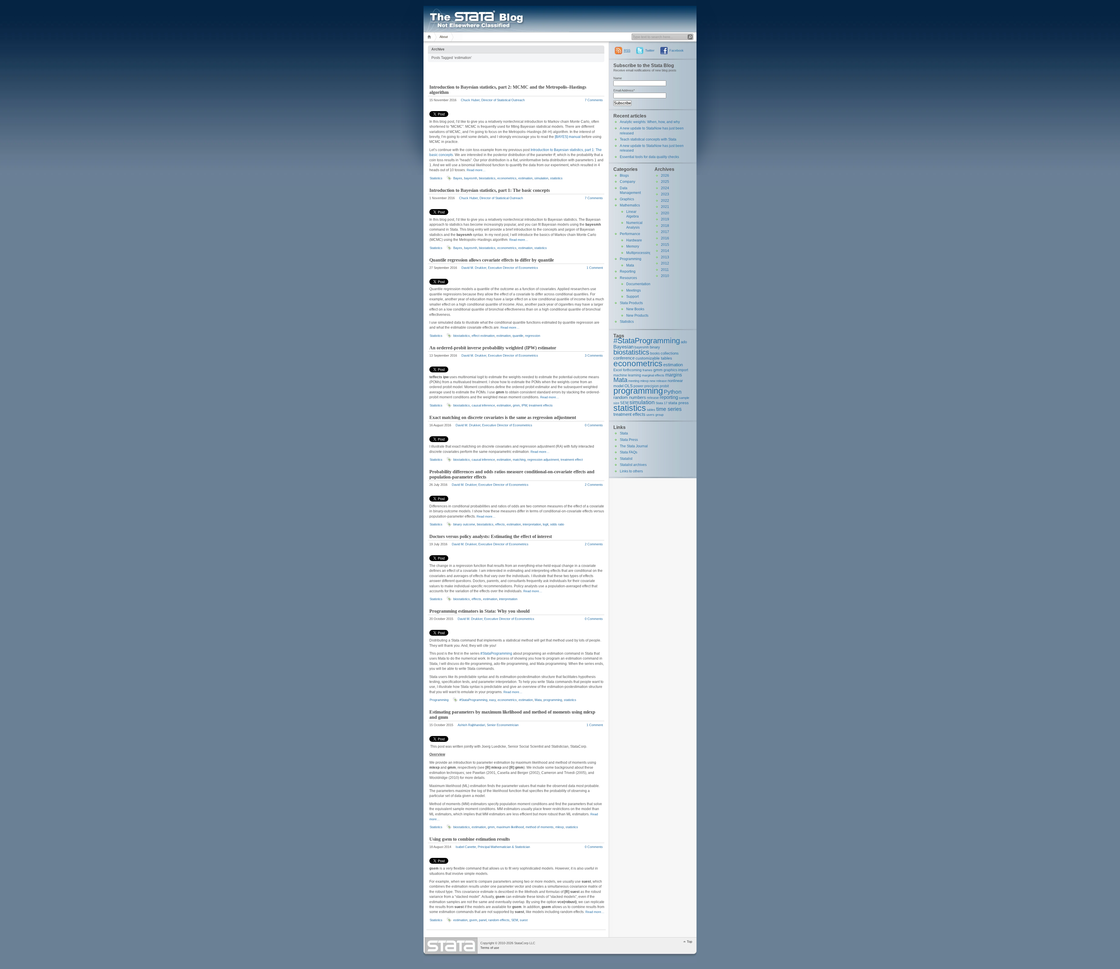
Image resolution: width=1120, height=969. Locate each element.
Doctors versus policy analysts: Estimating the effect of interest (490, 536)
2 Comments (594, 484)
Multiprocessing (638, 253)
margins (673, 374)
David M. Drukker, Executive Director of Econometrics (499, 267)
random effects (499, 920)
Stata (624, 433)
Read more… (476, 170)
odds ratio (557, 524)
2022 (665, 201)
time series (669, 409)
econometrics (507, 178)
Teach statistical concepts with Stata (648, 139)
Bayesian (623, 347)
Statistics (436, 178)
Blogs (624, 176)
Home (430, 36)
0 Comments (594, 425)
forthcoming (632, 370)
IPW (524, 405)
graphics (670, 370)
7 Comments (594, 100)
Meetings (633, 290)
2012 (665, 263)
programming (552, 700)
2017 (665, 232)
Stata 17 (661, 403)
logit (545, 524)
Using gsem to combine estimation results (469, 839)
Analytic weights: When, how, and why (650, 122)
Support (632, 297)
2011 (665, 270)
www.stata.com (451, 946)
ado (684, 342)
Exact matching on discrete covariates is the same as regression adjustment (502, 417)
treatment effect (572, 459)
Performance (630, 234)
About (444, 36)
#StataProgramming (496, 653)
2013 (665, 257)
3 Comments (594, 355)
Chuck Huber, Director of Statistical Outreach (493, 100)
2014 (665, 251)
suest (524, 920)
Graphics (627, 199)
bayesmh (470, 178)
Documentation (638, 284)
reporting (669, 397)
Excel (617, 370)
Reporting (628, 271)
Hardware (634, 240)
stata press (678, 402)
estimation (525, 178)
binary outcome (464, 524)
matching (519, 459)
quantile (517, 335)
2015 (665, 245)
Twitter (649, 50)
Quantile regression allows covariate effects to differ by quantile (491, 259)
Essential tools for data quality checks (649, 157)
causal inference (483, 405)
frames (647, 370)
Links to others (631, 471)
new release (658, 381)
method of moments (540, 827)
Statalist (626, 459)
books (655, 353)
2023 (665, 194)
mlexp (559, 827)
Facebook (676, 50)
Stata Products (631, 303)
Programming (439, 700)
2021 (665, 207)
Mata (538, 700)
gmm (516, 405)
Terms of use (489, 947)
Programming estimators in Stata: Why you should (479, 611)
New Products (637, 315)
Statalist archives (633, 465)
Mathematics (630, 205)
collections (670, 353)
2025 (665, 182)
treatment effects (541, 405)
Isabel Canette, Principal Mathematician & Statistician (493, 847)
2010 (665, 276)
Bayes (457, 178)
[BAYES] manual (568, 137)
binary (655, 347)
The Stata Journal (634, 446)
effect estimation (483, 335)
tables (651, 409)
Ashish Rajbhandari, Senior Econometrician (488, 725)
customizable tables (654, 358)
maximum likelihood (510, 827)
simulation (541, 178)
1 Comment (595, 267)
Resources (628, 278)
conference (624, 357)
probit (664, 386)
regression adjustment (543, 459)
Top (689, 941)
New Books (635, 309)
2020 (665, 213)
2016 (665, 238)
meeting (633, 381)
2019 (665, 219)
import (683, 370)
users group (655, 414)
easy (492, 700)
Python (673, 392)
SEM (514, 920)
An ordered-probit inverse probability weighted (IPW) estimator (492, 347)
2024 (665, 188)
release (653, 397)
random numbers (629, 397)
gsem (473, 920)
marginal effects (653, 375)
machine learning (627, 375)
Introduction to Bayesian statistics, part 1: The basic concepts (489, 190)
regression (532, 335)
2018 (665, 226)
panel (483, 920)
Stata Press (629, 440)
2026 (665, 176)
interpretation (532, 524)
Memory (632, 246)
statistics (556, 178)
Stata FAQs (628, 452)
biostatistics (487, 178)
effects (500, 524)
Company (627, 182)
